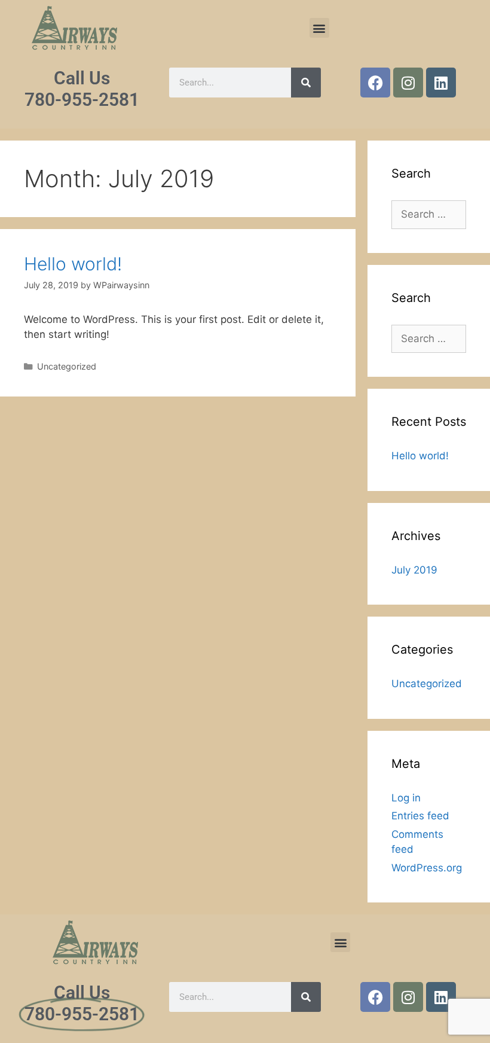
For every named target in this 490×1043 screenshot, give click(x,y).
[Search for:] (428, 214)
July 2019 (414, 570)
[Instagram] (408, 82)
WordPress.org (426, 868)
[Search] (306, 82)
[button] (319, 28)
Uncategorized (66, 366)
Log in (406, 798)
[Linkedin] (441, 82)
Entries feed (420, 816)
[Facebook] (375, 82)
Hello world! (73, 264)
